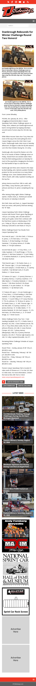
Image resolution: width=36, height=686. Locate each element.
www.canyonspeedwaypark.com (13, 377)
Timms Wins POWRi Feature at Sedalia (16, 490)
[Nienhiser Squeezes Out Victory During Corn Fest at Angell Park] (18, 457)
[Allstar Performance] (16, 614)
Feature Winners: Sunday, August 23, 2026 (17, 441)
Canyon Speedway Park (15, 382)
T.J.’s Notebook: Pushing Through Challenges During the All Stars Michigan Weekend (17, 416)
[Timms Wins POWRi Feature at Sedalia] (18, 481)
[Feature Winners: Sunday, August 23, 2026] (18, 432)
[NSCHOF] (16, 586)
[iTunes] (24, 2)
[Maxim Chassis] (16, 551)
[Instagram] (16, 2)
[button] (33, 21)
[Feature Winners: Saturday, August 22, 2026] (18, 505)
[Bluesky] (28, 2)
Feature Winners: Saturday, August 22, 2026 (18, 514)
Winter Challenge (24, 386)
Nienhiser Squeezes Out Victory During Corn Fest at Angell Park (16, 465)
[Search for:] (18, 25)
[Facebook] (12, 2)
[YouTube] (20, 2)
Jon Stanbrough (9, 386)
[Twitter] (8, 2)
